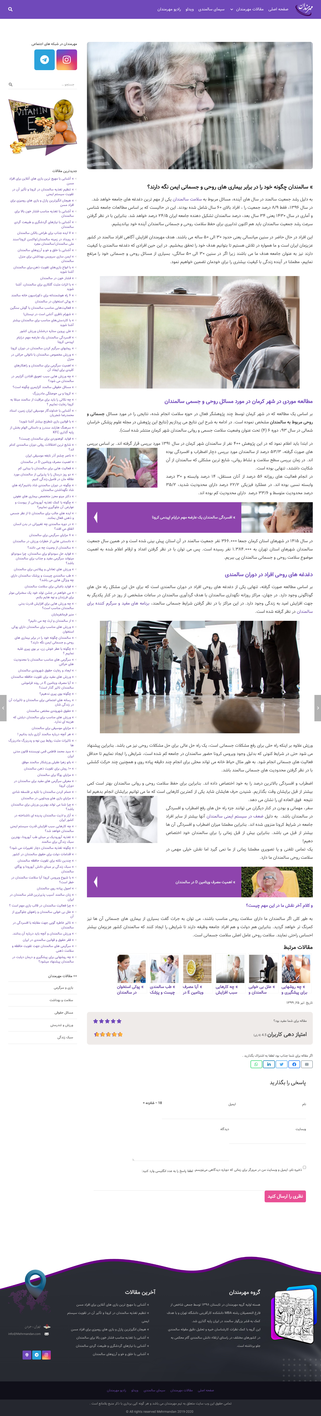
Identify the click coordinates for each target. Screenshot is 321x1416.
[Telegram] (44, 59)
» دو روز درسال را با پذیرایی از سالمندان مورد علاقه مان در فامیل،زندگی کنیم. (44, 477)
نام (304, 1104)
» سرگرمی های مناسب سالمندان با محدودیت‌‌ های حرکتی (44, 662)
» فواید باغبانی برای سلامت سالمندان (49, 586)
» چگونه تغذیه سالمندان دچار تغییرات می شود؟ (42, 847)
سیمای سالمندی (154, 1390)
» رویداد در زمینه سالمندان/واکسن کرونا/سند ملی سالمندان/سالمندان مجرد (43, 242)
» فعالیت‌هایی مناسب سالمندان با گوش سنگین (42, 307)
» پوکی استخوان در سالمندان (54, 301)
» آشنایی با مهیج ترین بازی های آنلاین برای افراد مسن (41, 181)
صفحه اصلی (206, 1390)
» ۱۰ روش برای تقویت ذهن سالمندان (49, 768)
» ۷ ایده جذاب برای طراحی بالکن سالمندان (45, 233)
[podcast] (27, 1355)
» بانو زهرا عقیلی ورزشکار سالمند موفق (48, 762)
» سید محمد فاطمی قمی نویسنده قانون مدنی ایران (43, 754)
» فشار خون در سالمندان (57, 278)
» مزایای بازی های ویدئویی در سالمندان (47, 798)
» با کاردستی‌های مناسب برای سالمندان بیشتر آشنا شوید (43, 323)
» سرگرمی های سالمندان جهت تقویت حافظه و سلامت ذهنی (43, 948)
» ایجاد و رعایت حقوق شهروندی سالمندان (46, 670)
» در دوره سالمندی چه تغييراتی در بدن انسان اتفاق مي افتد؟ (43, 526)
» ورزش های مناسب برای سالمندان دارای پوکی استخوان (43, 629)
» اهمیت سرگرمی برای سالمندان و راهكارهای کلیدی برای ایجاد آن (44, 368)
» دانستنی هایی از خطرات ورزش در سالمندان (43, 541)
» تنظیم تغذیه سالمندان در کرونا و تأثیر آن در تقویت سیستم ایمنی (43, 192)
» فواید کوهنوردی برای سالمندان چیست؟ (46, 438)
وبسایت (301, 1129)
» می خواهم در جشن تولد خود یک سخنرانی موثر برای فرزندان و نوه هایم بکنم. (41, 595)
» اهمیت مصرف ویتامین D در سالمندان (47, 462)
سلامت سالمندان (187, 199)
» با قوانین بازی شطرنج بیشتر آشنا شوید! (46, 421)
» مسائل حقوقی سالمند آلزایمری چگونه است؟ (43, 387)
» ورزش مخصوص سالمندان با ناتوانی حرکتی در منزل (42, 357)
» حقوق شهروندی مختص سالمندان (50, 711)
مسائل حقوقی (64, 1012)
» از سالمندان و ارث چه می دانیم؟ (51, 620)
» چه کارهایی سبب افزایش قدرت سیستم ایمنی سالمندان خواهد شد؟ (42, 829)
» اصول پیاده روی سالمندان (55, 888)
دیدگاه (224, 1129)
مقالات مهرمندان (181, 1390)
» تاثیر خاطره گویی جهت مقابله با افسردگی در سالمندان (43, 925)
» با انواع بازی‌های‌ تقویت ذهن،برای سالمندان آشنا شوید (43, 270)
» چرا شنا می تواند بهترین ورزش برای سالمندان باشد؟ (42, 807)
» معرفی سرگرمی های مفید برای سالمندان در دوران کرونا (44, 783)
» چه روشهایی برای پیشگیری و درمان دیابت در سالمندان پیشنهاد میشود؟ (43, 959)
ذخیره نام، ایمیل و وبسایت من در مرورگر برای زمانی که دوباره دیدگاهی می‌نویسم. (248, 1169)
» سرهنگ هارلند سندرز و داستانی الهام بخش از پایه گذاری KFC (42, 430)
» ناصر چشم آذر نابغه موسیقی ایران (50, 455)
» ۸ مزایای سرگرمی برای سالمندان (51, 535)
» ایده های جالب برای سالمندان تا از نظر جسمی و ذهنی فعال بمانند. (42, 516)
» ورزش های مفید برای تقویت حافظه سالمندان (42, 676)
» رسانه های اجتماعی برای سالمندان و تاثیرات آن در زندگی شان (41, 702)
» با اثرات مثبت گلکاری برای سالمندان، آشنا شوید (45, 287)
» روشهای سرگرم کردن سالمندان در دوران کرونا (42, 348)
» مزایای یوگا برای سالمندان (55, 775)
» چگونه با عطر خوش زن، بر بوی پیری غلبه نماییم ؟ (45, 651)
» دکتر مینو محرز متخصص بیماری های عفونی (43, 496)
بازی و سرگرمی (63, 987)
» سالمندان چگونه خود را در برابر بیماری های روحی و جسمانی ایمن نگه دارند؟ (44, 640)
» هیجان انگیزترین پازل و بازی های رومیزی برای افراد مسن (42, 203)
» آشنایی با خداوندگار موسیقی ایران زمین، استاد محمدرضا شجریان (41, 413)
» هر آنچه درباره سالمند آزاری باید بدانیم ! (45, 734)
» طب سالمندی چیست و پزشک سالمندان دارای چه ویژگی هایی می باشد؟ (42, 578)
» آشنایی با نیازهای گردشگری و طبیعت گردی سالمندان (44, 224)
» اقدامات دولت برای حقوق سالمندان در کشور (43, 854)
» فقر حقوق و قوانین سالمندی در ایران (48, 940)
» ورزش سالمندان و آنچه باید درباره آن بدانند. (43, 933)
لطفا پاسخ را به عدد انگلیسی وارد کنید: (167, 1171)
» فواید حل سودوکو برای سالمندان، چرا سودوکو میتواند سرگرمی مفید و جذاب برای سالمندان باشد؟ (42, 558)
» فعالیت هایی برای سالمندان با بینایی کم (46, 468)
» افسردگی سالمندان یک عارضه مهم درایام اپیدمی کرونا (45, 340)
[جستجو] (10, 9)
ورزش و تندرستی (61, 1025)
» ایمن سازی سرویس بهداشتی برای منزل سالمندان (46, 259)
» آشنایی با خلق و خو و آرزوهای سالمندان (46, 250)
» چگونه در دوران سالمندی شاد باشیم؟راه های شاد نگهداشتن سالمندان (43, 488)
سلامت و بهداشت (61, 1000)
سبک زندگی (65, 1037)
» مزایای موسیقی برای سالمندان (53, 728)
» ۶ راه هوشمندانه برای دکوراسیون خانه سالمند (42, 295)
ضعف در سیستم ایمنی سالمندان (235, 816)
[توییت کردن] (281, 1064)
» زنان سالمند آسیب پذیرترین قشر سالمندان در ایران (42, 897)
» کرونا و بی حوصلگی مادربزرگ (53, 393)
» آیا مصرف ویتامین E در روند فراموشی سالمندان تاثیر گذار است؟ (47, 685)
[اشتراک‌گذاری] (294, 1064)
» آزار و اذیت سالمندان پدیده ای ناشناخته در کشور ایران (44, 818)
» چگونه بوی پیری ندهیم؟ (56, 693)
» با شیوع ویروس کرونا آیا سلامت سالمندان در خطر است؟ (42, 880)
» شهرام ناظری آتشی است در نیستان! (48, 314)
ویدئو (134, 1390)
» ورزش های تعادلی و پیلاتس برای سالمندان (44, 569)
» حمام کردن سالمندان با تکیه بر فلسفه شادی (43, 791)
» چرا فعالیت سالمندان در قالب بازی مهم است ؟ (41, 905)
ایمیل (232, 1104)
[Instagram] (66, 59)
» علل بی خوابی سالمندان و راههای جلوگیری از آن (43, 914)
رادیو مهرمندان (116, 1390)
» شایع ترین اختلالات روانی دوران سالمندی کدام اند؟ (41, 447)
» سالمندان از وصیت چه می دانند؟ (50, 547)
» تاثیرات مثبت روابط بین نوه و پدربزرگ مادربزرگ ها (41, 743)
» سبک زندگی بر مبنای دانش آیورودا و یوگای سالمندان (44, 869)
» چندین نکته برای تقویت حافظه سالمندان (46, 860)
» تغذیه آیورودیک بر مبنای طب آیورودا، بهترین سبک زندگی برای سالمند (42, 839)
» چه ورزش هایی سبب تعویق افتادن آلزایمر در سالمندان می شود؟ (42, 379)
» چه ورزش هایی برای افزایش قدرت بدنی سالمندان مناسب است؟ (46, 606)
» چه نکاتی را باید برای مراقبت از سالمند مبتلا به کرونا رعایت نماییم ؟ (42, 402)
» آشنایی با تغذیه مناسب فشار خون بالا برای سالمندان (44, 214)
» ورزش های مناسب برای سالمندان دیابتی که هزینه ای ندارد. (43, 720)
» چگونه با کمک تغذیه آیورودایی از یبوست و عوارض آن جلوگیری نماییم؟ (44, 505)
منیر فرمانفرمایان (62, 614)
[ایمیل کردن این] (307, 1064)
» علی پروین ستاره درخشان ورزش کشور (47, 331)
